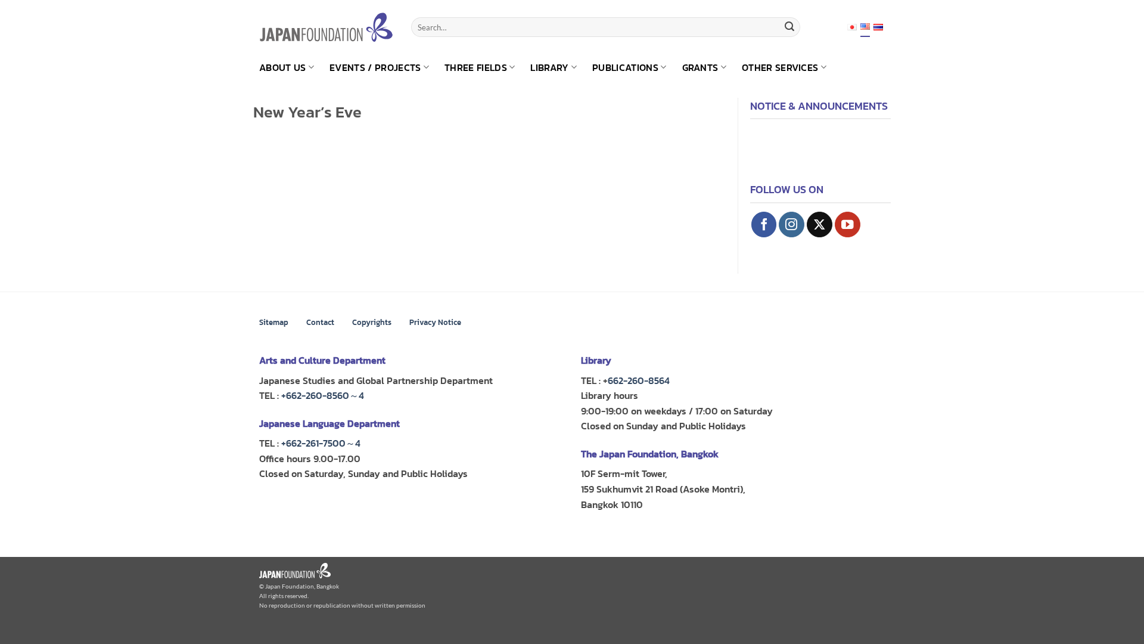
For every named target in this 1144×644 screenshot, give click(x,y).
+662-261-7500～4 (320, 443)
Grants (700, 67)
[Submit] (789, 27)
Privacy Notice (435, 322)
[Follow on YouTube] (847, 224)
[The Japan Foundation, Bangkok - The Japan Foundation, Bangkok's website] (326, 27)
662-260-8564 (639, 380)
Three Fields (475, 67)
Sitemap (273, 322)
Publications (625, 67)
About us (282, 67)
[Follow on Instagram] (791, 224)
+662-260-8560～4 (322, 395)
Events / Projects (375, 67)
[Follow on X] (819, 224)
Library (549, 67)
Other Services (780, 67)
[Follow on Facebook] (764, 224)
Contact (320, 322)
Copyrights (371, 322)
